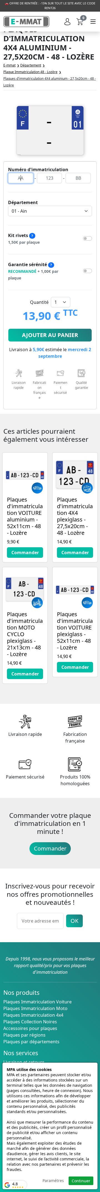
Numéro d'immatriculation (38, 169)
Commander (50, 848)
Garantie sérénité (33, 271)
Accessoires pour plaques (30, 1028)
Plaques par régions (24, 1035)
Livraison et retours (23, 1062)
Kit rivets (24, 238)
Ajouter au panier (50, 335)
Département (23, 202)
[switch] (87, 238)
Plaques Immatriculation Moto (35, 1008)
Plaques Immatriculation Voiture (37, 1002)
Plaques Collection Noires (30, 1022)
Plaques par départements (31, 1042)
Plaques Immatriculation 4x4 (33, 1015)
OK (74, 920)
